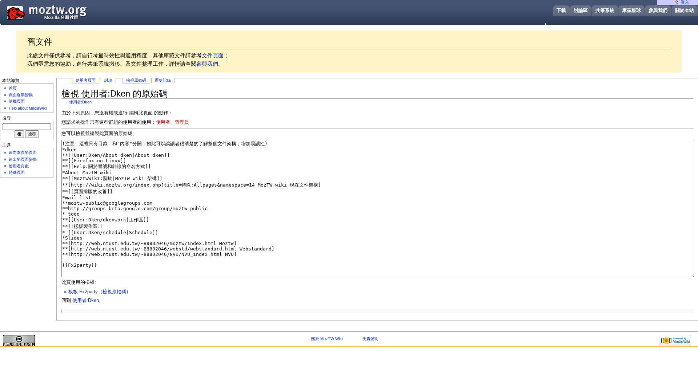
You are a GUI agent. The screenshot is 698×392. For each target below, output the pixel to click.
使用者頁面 (86, 80)
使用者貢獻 (19, 166)
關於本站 (684, 10)
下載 (561, 10)
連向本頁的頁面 (23, 152)
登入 (685, 2)
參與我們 (658, 10)
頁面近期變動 (21, 95)
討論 (108, 80)
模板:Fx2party (83, 291)
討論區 (581, 10)
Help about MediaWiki (28, 108)
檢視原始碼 (136, 80)
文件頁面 (213, 55)
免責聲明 (370, 338)
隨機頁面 (17, 101)
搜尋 (6, 118)
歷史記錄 (163, 80)
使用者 (163, 122)
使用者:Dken (80, 102)
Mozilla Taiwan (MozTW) (64, 12)
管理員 (182, 122)
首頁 (13, 88)
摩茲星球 (631, 10)
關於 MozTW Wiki (326, 338)
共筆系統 (604, 10)
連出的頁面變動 (23, 159)
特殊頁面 (17, 172)
